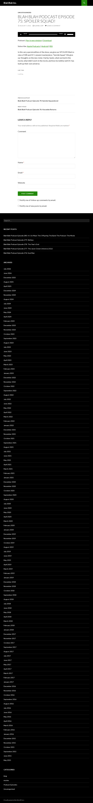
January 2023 (9, 373)
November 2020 (10, 486)
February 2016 (9, 730)
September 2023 (10, 338)
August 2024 (9, 299)
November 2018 (10, 586)
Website (21, 183)
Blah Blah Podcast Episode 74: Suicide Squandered (38, 99)
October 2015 (9, 747)
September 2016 (10, 699)
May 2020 (7, 512)
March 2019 (8, 569)
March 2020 (8, 521)
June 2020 (8, 508)
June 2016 (8, 712)
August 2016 (9, 704)
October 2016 (9, 695)
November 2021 (10, 434)
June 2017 (8, 660)
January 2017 (9, 682)
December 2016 (10, 686)
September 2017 (10, 647)
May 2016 (7, 717)
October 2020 (9, 491)
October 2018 (9, 591)
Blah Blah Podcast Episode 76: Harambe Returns (37, 108)
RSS (51, 46)
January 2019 (9, 578)
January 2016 (9, 734)
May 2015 (7, 760)
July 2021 (7, 451)
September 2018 (10, 595)
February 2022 (9, 421)
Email (21, 172)
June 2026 (8, 273)
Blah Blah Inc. (10, 3)
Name (21, 162)
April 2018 (7, 617)
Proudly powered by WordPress (14, 800)
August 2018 (9, 599)
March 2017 (8, 673)
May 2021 (7, 460)
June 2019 (8, 556)
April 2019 (7, 564)
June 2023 (8, 351)
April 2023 (7, 360)
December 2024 (10, 291)
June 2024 (8, 308)
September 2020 (10, 495)
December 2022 (10, 377)
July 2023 (7, 347)
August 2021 (9, 447)
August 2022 (9, 395)
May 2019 (7, 560)
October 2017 (9, 643)
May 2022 (7, 408)
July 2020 (7, 504)
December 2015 (10, 738)
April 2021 (7, 464)
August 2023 (9, 343)
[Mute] (65, 34)
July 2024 (7, 304)
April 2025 (7, 286)
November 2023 (10, 330)
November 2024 (10, 295)
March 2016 (8, 725)
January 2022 (9, 425)
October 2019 (9, 543)
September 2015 (10, 751)
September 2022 (10, 391)
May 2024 (7, 312)
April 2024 (7, 317)
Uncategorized (24, 12)
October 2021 (9, 438)
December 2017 (10, 634)
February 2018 (9, 625)
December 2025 (10, 277)
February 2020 (9, 525)
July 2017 (7, 656)
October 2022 (9, 386)
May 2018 (7, 612)
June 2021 (8, 456)
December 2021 (10, 430)
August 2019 (9, 547)
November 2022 (10, 382)
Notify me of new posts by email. (33, 206)
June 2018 (8, 608)
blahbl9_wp (38, 26)
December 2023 (10, 325)
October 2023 (9, 334)
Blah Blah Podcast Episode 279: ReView (19, 240)
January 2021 (9, 478)
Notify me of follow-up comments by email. (38, 200)
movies (6, 780)
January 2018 (9, 630)
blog (5, 776)
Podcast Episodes (10, 785)
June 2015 (8, 756)
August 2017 (9, 651)
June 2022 (8, 404)
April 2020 (7, 517)
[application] (46, 34)
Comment (22, 131)
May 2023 (7, 356)
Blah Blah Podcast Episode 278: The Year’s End (21, 244)
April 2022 (7, 412)
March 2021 (8, 469)
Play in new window (34, 40)
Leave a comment (53, 26)
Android (44, 46)
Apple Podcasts (33, 46)
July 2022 (7, 399)
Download (47, 40)
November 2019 (10, 538)
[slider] (70, 34)
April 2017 (7, 669)
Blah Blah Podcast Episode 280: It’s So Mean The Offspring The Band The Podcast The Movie (39, 236)
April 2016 (7, 721)
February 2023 (9, 369)
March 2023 (8, 364)
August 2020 (9, 499)
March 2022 (8, 417)
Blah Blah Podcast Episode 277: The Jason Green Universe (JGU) (28, 249)
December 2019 (10, 534)
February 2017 (9, 678)
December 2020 (10, 482)
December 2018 (10, 582)
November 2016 (10, 691)
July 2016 (7, 708)
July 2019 (7, 551)
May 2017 (7, 664)
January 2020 (9, 530)
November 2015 (10, 743)
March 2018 (8, 621)
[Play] (21, 34)
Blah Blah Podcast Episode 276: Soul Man (19, 253)
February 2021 (9, 473)
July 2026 (7, 269)
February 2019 (9, 573)
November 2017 (10, 638)
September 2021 (10, 443)
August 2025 (9, 282)
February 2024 (9, 321)
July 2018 (7, 604)
